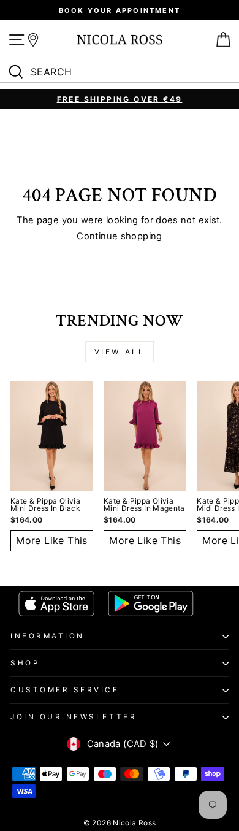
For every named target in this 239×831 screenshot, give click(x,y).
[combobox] (122, 72)
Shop (24, 663)
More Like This (52, 540)
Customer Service (65, 690)
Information (47, 636)
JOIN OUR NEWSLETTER (73, 717)
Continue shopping (119, 236)
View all (119, 351)
